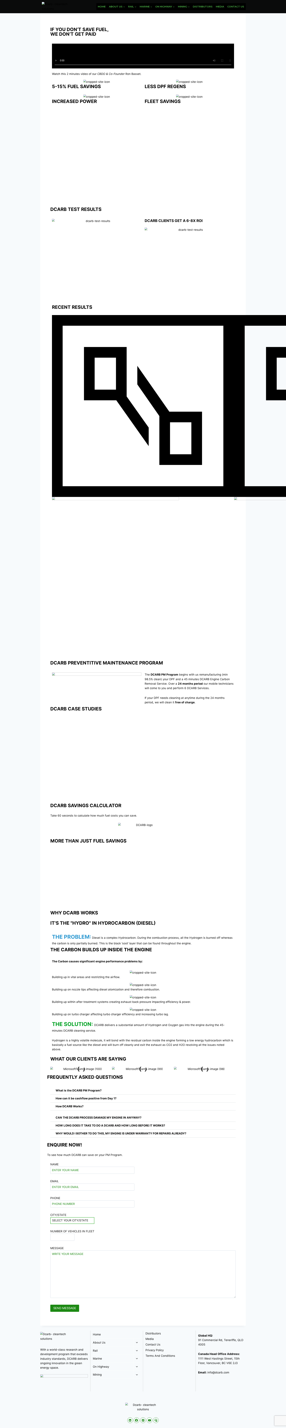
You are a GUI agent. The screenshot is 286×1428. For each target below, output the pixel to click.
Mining (97, 1374)
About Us (99, 1342)
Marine (97, 1358)
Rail (95, 1350)
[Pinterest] (143, 1420)
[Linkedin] (130, 1420)
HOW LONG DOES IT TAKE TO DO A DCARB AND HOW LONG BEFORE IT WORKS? (110, 1125)
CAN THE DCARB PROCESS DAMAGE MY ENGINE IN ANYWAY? (99, 1117)
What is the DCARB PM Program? (79, 1090)
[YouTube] (149, 1420)
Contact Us (235, 6)
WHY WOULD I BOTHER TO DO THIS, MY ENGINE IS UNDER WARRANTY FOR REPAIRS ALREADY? (121, 1133)
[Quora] (156, 1420)
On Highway (101, 1366)
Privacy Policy (154, 1350)
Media (220, 6)
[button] (53, 1069)
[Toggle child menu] (137, 1343)
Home (102, 6)
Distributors (203, 6)
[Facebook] (136, 1420)
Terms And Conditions (160, 1355)
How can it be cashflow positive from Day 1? (86, 1098)
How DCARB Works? (70, 1106)
